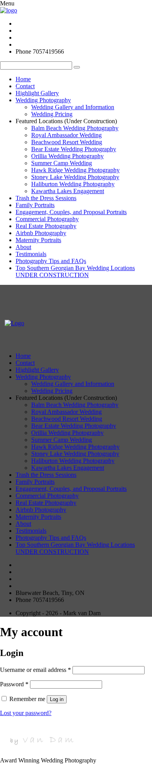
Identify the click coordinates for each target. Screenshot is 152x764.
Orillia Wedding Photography (67, 156)
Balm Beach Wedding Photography (74, 128)
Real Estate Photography (46, 226)
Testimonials (31, 254)
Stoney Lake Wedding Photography (75, 177)
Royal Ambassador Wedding (66, 135)
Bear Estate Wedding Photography (73, 149)
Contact (25, 86)
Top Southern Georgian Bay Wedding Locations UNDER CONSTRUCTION (75, 271)
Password (14, 684)
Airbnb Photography (41, 233)
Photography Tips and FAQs (51, 261)
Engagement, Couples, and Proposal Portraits (71, 212)
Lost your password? (25, 713)
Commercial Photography (47, 219)
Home (23, 79)
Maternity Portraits (38, 240)
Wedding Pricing (51, 114)
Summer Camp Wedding (61, 163)
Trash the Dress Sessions (46, 198)
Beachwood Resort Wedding (66, 142)
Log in (57, 699)
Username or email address (35, 669)
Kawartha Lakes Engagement (67, 191)
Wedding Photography (43, 100)
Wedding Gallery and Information (72, 107)
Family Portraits (35, 205)
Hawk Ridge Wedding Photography (75, 170)
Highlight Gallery (37, 93)
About (23, 247)
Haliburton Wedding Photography (73, 184)
